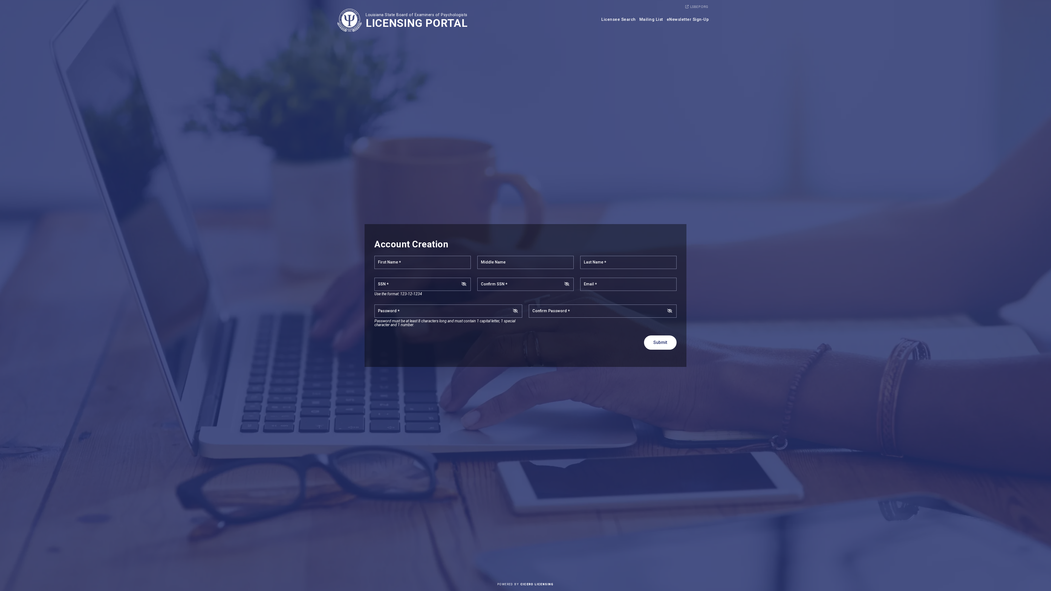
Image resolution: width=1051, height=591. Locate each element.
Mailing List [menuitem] (651, 19)
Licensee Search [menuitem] (618, 19)
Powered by (525, 584)
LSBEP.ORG (699, 7)
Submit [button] (660, 342)
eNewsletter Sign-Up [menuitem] (688, 19)
